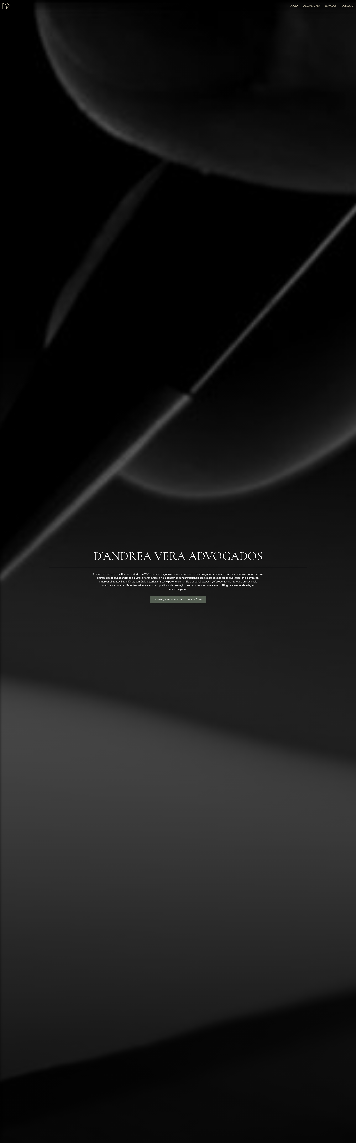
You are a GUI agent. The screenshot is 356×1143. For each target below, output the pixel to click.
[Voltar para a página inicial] (6, 6)
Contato (347, 5)
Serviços (331, 5)
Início (294, 5)
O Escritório (311, 5)
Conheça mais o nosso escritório (178, 599)
